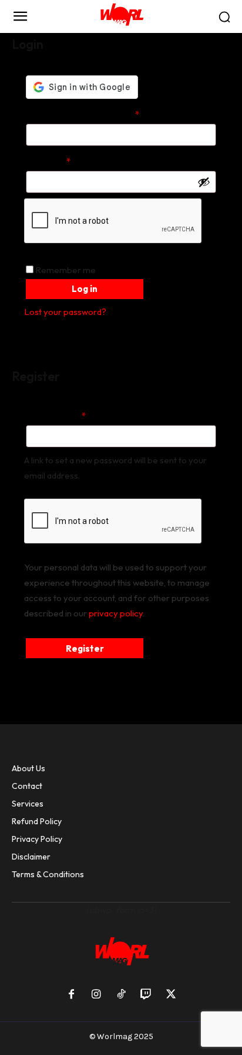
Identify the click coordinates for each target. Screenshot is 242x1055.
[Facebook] (71, 995)
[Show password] (203, 181)
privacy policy (116, 613)
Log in (85, 288)
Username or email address (100, 114)
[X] (171, 995)
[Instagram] (95, 995)
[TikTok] (121, 995)
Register (85, 648)
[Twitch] (145, 995)
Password (66, 161)
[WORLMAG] (120, 16)
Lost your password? (65, 311)
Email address (73, 416)
